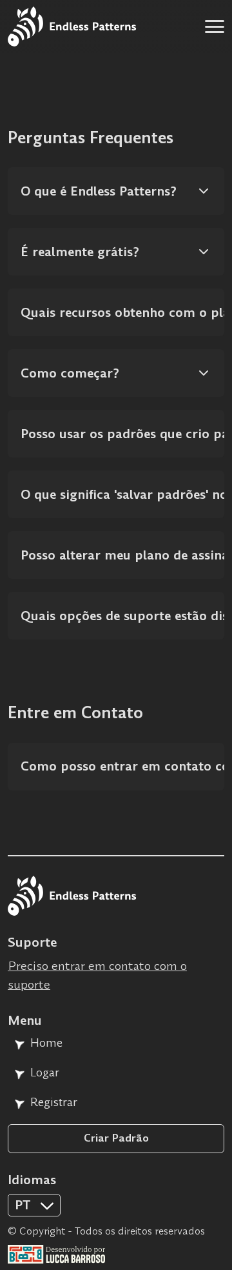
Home (46, 1043)
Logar (44, 1072)
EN (22, 1231)
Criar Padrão (116, 1138)
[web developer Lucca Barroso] (116, 1254)
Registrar (53, 1102)
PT (21, 1253)
